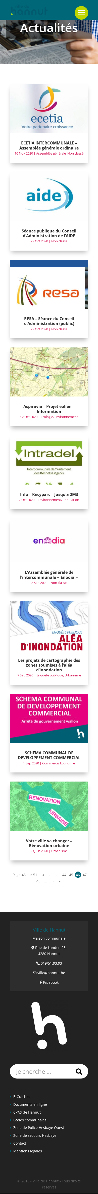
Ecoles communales (29, 1120)
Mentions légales (27, 1151)
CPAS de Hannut (27, 1112)
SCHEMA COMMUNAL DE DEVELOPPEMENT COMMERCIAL (49, 755)
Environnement (66, 416)
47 (85, 874)
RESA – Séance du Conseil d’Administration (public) (49, 321)
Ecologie (47, 416)
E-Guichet (21, 1096)
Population (71, 499)
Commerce (50, 763)
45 (71, 874)
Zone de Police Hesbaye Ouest (38, 1127)
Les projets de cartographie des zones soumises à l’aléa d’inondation (49, 665)
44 (64, 874)
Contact (19, 1143)
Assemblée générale (51, 153)
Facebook (51, 982)
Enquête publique (49, 675)
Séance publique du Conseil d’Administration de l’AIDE (49, 233)
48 (38, 881)
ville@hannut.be (51, 972)
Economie (67, 763)
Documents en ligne (30, 1104)
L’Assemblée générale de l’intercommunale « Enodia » (49, 575)
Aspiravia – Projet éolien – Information (49, 409)
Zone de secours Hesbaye (34, 1135)
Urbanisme (73, 675)
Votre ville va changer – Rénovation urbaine (49, 843)
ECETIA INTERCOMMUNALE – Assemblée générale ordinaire (49, 145)
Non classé (75, 153)
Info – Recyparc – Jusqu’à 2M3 (49, 494)
